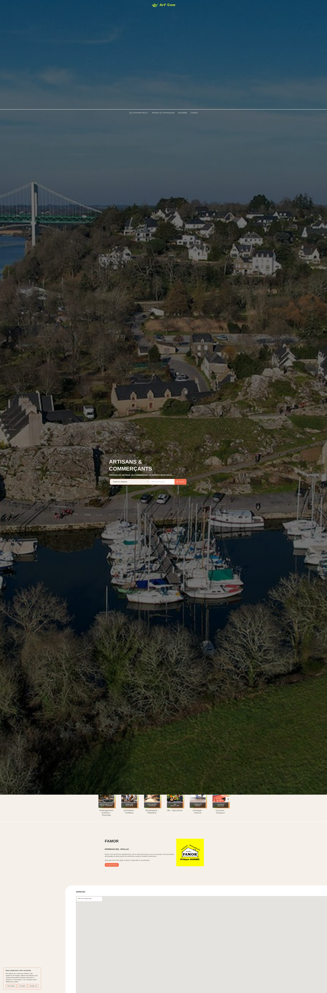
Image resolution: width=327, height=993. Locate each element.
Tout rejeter (22, 986)
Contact (194, 113)
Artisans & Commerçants (163, 113)
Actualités (182, 113)
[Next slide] (228, 799)
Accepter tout (33, 986)
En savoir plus (111, 865)
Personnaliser (11, 986)
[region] (22, 979)
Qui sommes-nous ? (138, 113)
